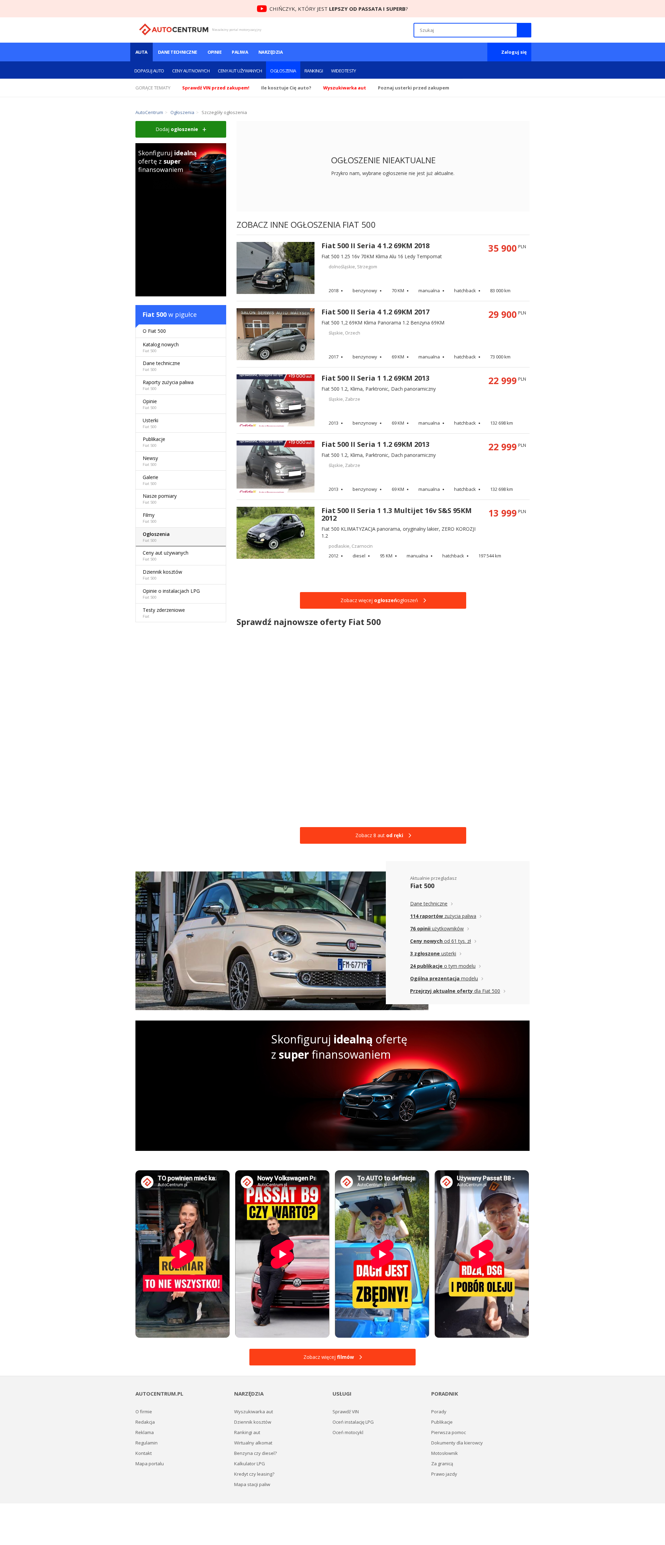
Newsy (150, 461)
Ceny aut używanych (240, 71)
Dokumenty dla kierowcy (457, 1443)
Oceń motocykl (347, 1432)
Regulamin (146, 1443)
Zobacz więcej (328, 1357)
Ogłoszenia (283, 71)
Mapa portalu (149, 1463)
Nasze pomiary (160, 499)
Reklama (144, 1432)
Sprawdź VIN (345, 1411)
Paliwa (240, 52)
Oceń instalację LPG (353, 1422)
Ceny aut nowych (191, 71)
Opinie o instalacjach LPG (171, 594)
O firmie (143, 1411)
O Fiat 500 (154, 331)
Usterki (150, 423)
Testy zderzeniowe (164, 613)
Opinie (214, 52)
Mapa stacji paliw (252, 1484)
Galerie (150, 480)
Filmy (150, 518)
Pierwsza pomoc (448, 1432)
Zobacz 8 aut (379, 835)
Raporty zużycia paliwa (168, 385)
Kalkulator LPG (249, 1463)
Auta (141, 52)
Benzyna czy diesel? (255, 1453)
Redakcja (145, 1422)
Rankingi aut (247, 1432)
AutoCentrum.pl (173, 29)
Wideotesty (343, 71)
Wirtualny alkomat (253, 1443)
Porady (438, 1411)
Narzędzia (270, 52)
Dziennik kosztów (162, 574)
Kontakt (143, 1453)
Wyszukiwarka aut (253, 1411)
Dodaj (177, 129)
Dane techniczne (177, 52)
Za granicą (442, 1463)
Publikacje (154, 442)
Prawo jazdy (444, 1474)
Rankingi (313, 71)
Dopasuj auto (149, 71)
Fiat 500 (154, 314)
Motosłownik (444, 1453)
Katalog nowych (161, 347)
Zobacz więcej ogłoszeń (379, 600)
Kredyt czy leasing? (254, 1474)
